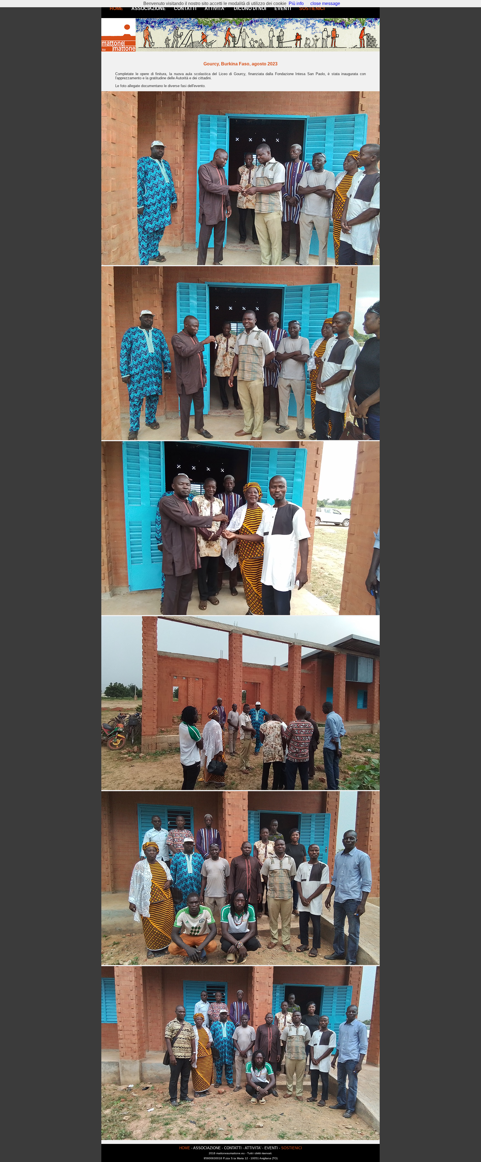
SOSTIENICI (312, 8)
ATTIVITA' (215, 8)
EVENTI (282, 8)
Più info (296, 3)
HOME (116, 8)
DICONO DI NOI (250, 8)
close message (325, 3)
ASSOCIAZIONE (148, 8)
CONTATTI (185, 8)
